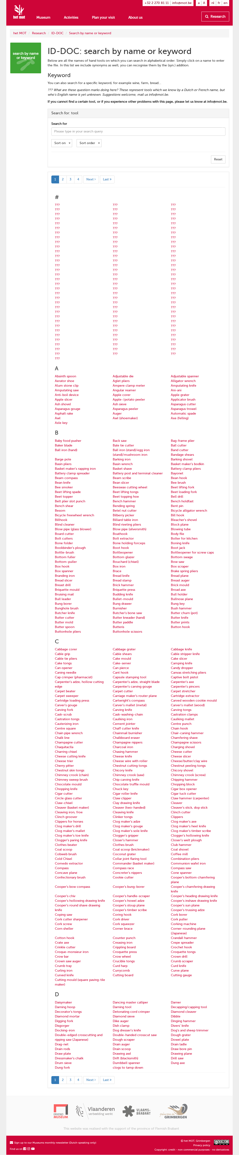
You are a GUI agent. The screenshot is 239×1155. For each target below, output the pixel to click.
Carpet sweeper (66, 696)
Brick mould (180, 585)
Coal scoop (63, 849)
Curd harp (120, 966)
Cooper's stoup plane (129, 905)
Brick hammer (123, 585)
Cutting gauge (181, 975)
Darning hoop (65, 1007)
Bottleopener (123, 552)
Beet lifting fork (182, 487)
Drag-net (61, 1044)
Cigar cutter (64, 793)
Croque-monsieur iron (71, 952)
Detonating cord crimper (131, 1011)
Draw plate (63, 1053)
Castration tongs (67, 719)
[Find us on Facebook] (25, 1149)
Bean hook (179, 478)
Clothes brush (123, 845)
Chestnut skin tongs (69, 770)
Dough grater (181, 1035)
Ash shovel (63, 404)
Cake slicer (179, 658)
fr (219, 3)
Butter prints (180, 622)
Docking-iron (65, 1030)
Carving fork (64, 710)
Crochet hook (181, 947)
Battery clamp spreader (72, 473)
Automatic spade (183, 413)
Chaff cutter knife (126, 728)
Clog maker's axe (184, 821)
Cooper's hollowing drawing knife (80, 900)
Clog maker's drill (68, 826)
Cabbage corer (66, 649)
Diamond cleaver (183, 1011)
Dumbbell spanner (126, 1063)
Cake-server (122, 663)
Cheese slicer (181, 756)
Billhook (61, 520)
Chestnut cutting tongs (130, 765)
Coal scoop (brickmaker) (131, 849)
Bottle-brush (64, 552)
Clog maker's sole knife (130, 831)
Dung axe (178, 1063)
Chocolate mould (68, 784)
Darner (176, 1002)
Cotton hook (64, 938)
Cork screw (63, 924)
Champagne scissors (186, 742)
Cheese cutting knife (70, 756)
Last (106, 179)
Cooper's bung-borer (128, 886)
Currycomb (121, 970)
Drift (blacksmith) (125, 1058)
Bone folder (64, 543)
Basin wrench (123, 464)
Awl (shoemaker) (125, 418)
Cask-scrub (63, 714)
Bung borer (63, 603)
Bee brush (178, 482)
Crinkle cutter (65, 947)
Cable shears (122, 654)
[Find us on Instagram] (29, 1149)
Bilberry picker (123, 515)
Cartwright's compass (129, 700)
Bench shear (64, 506)
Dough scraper (124, 1039)
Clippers (177, 817)
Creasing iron (122, 942)
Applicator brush (183, 399)
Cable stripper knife (185, 654)
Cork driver (121, 919)
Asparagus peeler (125, 409)
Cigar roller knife (125, 793)
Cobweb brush (66, 854)
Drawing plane (181, 1053)
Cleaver (176, 803)
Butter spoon (64, 627)
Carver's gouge (66, 705)
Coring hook (122, 914)
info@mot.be (182, 3)
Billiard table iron (125, 520)
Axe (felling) (180, 418)
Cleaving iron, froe (69, 812)
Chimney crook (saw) (128, 775)
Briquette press (124, 589)
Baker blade (63, 445)
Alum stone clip (66, 385)
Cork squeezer (123, 924)
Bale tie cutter (123, 445)
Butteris (118, 627)
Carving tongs (181, 710)
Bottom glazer (123, 557)
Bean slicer (121, 482)
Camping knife (181, 663)
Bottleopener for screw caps (192, 552)
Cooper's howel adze (128, 900)
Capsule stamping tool (129, 677)
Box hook (62, 566)
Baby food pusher (68, 440)
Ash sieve (120, 404)
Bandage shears (182, 454)
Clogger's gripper (125, 835)
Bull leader (63, 599)
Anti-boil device (67, 395)
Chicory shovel (182, 770)
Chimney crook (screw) (188, 775)
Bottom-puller (66, 562)
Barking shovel (182, 459)
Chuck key (120, 789)
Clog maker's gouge (128, 826)
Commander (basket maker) (133, 863)
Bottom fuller (65, 557)
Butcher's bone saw (127, 613)
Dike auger (121, 1021)
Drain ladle (179, 1044)
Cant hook (120, 672)
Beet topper (64, 496)
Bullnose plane (182, 599)
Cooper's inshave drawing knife (194, 900)
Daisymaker (63, 1002)
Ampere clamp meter (129, 385)
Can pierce (121, 668)
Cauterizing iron (66, 724)
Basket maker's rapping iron (75, 468)
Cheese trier (64, 761)
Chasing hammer (125, 751)
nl (212, 3)
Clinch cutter (180, 812)
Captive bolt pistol (184, 677)
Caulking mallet (182, 719)
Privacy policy (201, 1145)
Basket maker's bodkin (187, 464)
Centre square (65, 728)
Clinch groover (66, 817)
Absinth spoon (65, 376)
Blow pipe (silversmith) (129, 529)
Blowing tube (181, 529)
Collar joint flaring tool (130, 859)
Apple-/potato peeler (129, 399)
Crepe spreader (182, 942)
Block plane (180, 524)
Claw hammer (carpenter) (190, 798)
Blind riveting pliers (127, 524)
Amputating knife (183, 385)
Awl (57, 418)
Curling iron (63, 970)
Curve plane (180, 970)
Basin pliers (63, 464)
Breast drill (63, 585)
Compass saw (181, 868)
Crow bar (62, 956)
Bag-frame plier (182, 440)
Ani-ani (176, 390)
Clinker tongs (123, 817)
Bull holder (179, 594)
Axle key (61, 423)
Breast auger (180, 580)
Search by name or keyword (90, 33)
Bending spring (124, 506)
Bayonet (177, 473)
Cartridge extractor (185, 696)
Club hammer (181, 845)
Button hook (180, 627)
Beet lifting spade (68, 492)
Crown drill (179, 956)
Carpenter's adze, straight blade (136, 682)
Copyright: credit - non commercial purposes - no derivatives (192, 1149)
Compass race (123, 868)
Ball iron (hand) (66, 450)
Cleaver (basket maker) (72, 807)
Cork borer (179, 914)
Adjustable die (123, 376)
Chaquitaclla (64, 747)
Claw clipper (122, 798)
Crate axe (62, 942)
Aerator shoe (64, 381)
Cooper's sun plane (185, 905)
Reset (218, 159)
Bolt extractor (123, 538)
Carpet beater (65, 691)
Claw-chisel (64, 803)
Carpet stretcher (183, 691)
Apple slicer (63, 399)
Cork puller (179, 919)
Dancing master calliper (130, 1002)
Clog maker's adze (126, 821)
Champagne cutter (69, 742)
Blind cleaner (64, 524)
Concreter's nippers (127, 873)
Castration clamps (184, 714)
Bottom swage (182, 557)
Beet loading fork (184, 492)
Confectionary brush (70, 877)
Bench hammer (124, 501)
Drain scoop (122, 1049)
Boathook (120, 534)
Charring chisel (66, 751)
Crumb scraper (182, 961)
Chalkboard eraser (126, 738)
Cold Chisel (63, 859)
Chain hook (179, 728)
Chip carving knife (126, 779)
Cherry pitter (64, 765)
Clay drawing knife (126, 803)
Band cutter (179, 450)
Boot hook (121, 548)
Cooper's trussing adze (188, 910)
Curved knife (64, 975)
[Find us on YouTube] (33, 1149)
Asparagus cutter (183, 404)
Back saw (120, 440)
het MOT (19, 33)
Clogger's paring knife (71, 840)
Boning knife (180, 543)
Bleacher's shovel (184, 520)
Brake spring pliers (184, 571)
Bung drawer (122, 603)
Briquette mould (67, 589)
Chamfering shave (184, 738)
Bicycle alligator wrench (189, 510)
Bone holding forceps (129, 543)
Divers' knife (180, 1025)
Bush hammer (181, 608)
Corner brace (123, 928)
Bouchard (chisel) (126, 562)
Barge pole (63, 459)
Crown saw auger (68, 961)
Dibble (175, 1016)
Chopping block (183, 784)
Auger (117, 413)
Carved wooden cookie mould (194, 700)
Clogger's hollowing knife (190, 835)
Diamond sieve (124, 1016)
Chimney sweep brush (71, 779)
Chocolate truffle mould (131, 784)
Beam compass (66, 478)
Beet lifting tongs (125, 492)
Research (217, 16)
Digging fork (64, 1021)
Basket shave (122, 468)
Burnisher (120, 608)
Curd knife (178, 966)
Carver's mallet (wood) (188, 705)
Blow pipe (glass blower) (73, 529)
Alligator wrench (183, 381)
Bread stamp (122, 580)
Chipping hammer (184, 779)
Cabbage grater (124, 649)
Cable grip (62, 654)
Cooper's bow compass (72, 886)
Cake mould (122, 658)
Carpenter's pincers (185, 686)
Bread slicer (63, 580)
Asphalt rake (64, 413)
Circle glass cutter (68, 798)
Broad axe (178, 589)
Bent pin (177, 506)
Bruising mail (64, 594)
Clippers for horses (69, 821)
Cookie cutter (123, 877)
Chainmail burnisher (127, 733)
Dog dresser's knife (127, 1030)
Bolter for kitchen (184, 538)
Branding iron (65, 576)
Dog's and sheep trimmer (189, 1030)
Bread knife (121, 576)
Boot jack (178, 548)
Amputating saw (67, 390)
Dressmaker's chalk (69, 1058)
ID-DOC (57, 33)
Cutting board (123, 975)
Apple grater (180, 395)
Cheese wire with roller (130, 761)
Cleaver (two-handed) (129, 807)
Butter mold (64, 622)
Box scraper (180, 566)
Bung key (178, 603)
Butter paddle (123, 622)
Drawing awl (122, 1053)
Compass (62, 868)
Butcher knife (65, 613)
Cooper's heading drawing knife (194, 896)
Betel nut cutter (125, 510)
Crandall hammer (184, 938)
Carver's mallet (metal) (130, 705)
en (225, 3)
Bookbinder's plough (70, 548)
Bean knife (62, 482)
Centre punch (181, 724)
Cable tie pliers (66, 658)
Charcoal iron (123, 747)
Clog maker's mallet (70, 831)
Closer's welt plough (186, 840)
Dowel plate (180, 1039)
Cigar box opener (184, 789)
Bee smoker (64, 487)
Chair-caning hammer (187, 733)
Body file (177, 534)
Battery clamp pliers (186, 468)
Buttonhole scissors (127, 631)
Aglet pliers (121, 381)
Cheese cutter (181, 751)
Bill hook (177, 515)
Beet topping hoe (126, 496)
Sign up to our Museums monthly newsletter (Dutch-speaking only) (55, 1142)
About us (135, 17)
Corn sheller (64, 928)
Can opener (63, 668)
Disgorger (62, 1025)
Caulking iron (122, 719)
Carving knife (122, 710)
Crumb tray (63, 966)
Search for (59, 123)
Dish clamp (121, 1025)
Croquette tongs (183, 952)
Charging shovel (183, 747)
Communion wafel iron (188, 863)
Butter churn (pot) (184, 613)
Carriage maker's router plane (135, 696)
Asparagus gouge (67, 409)
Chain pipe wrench (69, 733)
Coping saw (63, 914)
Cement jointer (124, 724)
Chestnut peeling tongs (188, 765)
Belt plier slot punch (70, 501)
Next (90, 179)
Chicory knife (123, 770)
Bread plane (180, 576)
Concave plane (66, 873)
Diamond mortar (67, 1016)
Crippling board (124, 947)
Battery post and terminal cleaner (138, 473)
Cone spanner (181, 873)
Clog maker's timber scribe (191, 831)
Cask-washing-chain (128, 714)
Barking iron (121, 459)
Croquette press (125, 952)
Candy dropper (182, 668)
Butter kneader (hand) (129, 617)
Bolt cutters (64, 538)
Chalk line (62, 738)
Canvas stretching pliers (188, 672)
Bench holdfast (182, 501)
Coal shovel (180, 849)
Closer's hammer (125, 840)
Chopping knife (66, 789)
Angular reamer (124, 390)
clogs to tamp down (128, 1067)
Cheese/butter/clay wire (189, 761)
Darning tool (122, 1007)
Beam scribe (122, 478)
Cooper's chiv (65, 896)
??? (57, 205)
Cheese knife (122, 756)
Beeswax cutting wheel (130, 487)
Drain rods (62, 1049)
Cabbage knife (181, 649)
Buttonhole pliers (68, 631)
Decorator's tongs (68, 1011)
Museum (43, 17)
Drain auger (121, 1044)
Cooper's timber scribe (130, 910)
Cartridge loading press (72, 700)
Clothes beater (66, 845)
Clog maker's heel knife (188, 826)
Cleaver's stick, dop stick (189, 807)
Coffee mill (179, 854)
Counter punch (124, 938)
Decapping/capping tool (189, 1007)
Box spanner (64, 571)
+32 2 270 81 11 (156, 3)
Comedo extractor (69, 863)
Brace (117, 571)
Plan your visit (103, 17)
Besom (60, 510)
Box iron (119, 566)
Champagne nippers (127, 742)
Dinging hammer (183, 1021)
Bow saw (177, 562)
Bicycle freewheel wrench (74, 515)
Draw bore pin (181, 1049)
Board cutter (64, 534)
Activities (71, 17)
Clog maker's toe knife (72, 835)
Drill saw (177, 1058)
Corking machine (183, 924)
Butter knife (179, 617)
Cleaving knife (123, 812)
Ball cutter (178, 445)
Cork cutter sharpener (71, 919)
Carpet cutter (123, 691)
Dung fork (62, 1067)
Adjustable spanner (185, 376)
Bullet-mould (123, 599)
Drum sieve (63, 1063)
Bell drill (177, 496)
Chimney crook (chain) (72, 775)
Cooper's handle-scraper (131, 896)
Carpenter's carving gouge (132, 686)
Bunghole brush (66, 608)
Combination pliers (185, 859)
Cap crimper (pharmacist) (73, 677)
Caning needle (65, 672)
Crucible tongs (124, 961)
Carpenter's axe (182, 682)
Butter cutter (64, 617)
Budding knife (123, 594)
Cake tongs (63, 663)
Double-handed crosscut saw (135, 1035)
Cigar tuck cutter (183, 793)
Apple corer (121, 395)
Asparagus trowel (184, 409)
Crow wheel (122, 956)
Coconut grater (124, 854)
